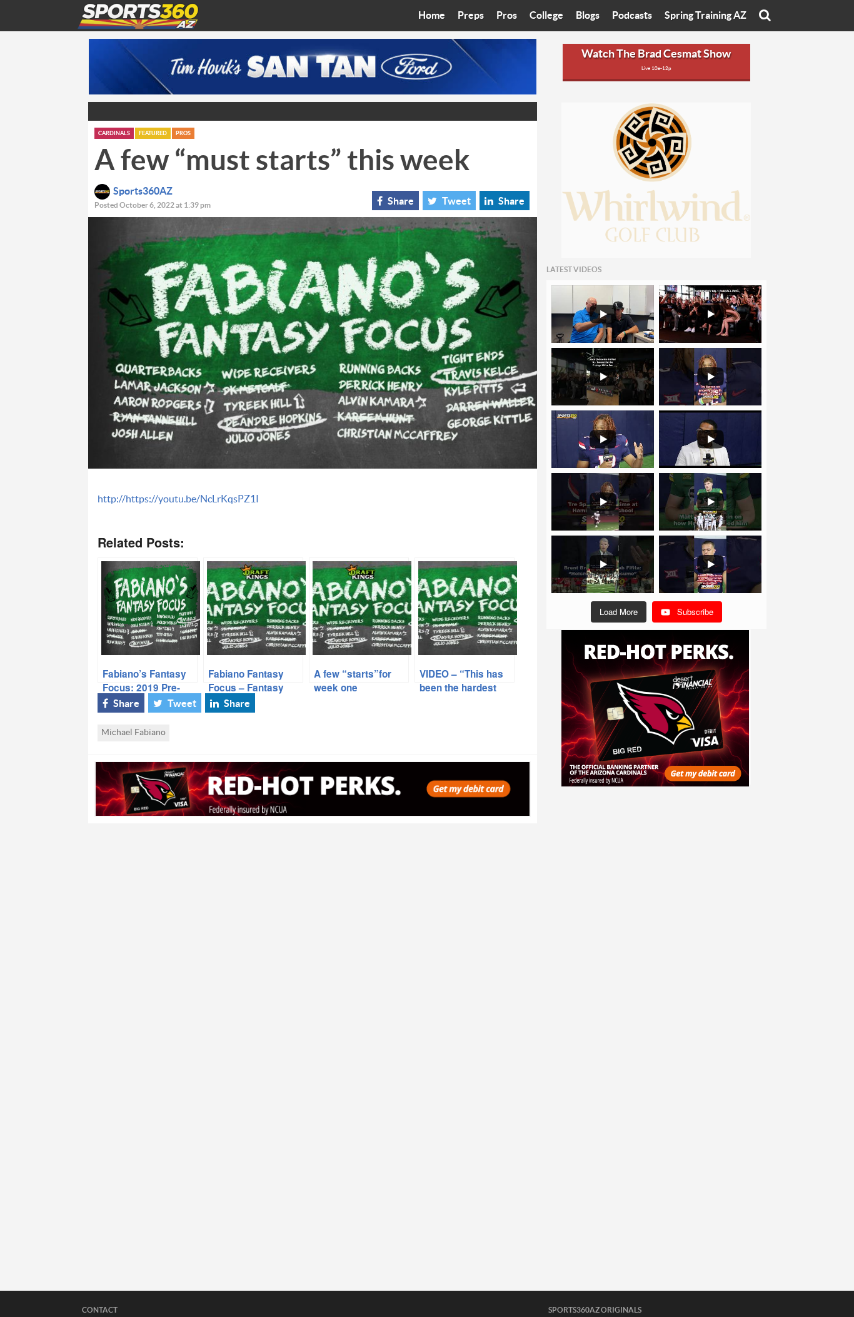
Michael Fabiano (133, 732)
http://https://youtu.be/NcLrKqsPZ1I (178, 499)
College (546, 16)
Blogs (588, 16)
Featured (153, 133)
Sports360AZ (143, 191)
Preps (471, 16)
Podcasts (632, 16)
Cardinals (114, 133)
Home (431, 16)
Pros (506, 16)
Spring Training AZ (705, 16)
